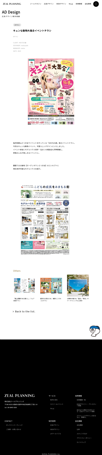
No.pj (71, 4)
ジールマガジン (35, 4)
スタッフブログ (82, 434)
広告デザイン (49, 4)
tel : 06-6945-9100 (11, 407)
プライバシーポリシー (84, 438)
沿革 (78, 429)
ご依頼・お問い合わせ (13, 429)
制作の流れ (54, 400)
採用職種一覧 (81, 400)
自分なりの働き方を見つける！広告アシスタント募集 (86, 410)
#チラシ (17, 25)
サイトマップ (81, 442)
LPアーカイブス (55, 434)
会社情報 (88, 4)
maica (23, 48)
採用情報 (79, 4)
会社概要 (80, 425)
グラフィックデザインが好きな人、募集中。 (86, 416)
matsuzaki (24, 45)
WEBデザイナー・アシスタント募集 (86, 405)
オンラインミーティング (14, 425)
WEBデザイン (61, 4)
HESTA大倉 (22, 43)
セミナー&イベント (56, 404)
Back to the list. (25, 311)
